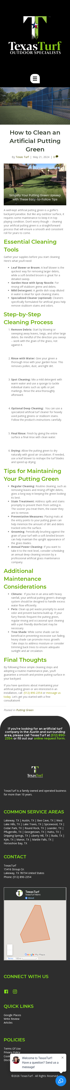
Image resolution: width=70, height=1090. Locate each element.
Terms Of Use (12, 1048)
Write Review (11, 1019)
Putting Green (24, 710)
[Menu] (35, 78)
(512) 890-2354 (33, 693)
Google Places (12, 1015)
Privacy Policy (12, 1052)
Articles (8, 1022)
